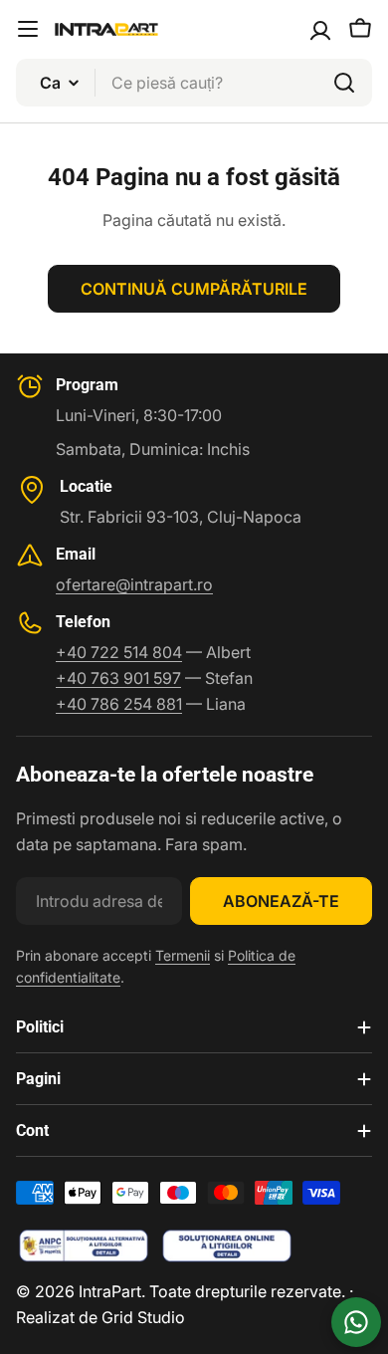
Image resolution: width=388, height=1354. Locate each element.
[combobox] (194, 83)
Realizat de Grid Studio (100, 1317)
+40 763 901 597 (118, 678)
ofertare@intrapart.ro (134, 584)
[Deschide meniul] (28, 29)
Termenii (182, 955)
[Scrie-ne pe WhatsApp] (356, 1322)
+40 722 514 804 (119, 652)
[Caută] (344, 83)
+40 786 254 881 (119, 704)
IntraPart (110, 1291)
